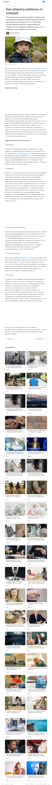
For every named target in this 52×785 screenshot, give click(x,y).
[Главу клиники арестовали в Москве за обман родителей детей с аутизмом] (15, 555)
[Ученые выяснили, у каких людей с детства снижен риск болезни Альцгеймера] (15, 771)
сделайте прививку (24, 153)
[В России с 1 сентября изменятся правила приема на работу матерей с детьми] (37, 706)
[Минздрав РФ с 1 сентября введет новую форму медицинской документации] (15, 728)
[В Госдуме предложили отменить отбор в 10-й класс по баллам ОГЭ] (15, 620)
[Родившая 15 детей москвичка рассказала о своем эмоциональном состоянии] (37, 512)
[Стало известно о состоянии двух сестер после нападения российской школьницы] (37, 383)
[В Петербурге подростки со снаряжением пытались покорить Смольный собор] (37, 469)
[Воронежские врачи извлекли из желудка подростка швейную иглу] (15, 447)
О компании (6, 784)
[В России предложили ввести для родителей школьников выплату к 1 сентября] (37, 685)
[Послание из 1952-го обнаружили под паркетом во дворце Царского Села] (37, 426)
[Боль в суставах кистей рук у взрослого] (37, 599)
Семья (15, 5)
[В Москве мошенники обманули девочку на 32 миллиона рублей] (37, 555)
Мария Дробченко (14, 32)
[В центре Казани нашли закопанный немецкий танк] (15, 534)
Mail (2, 784)
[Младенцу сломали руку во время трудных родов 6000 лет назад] (15, 383)
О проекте (27, 784)
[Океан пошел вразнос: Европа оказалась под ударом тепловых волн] (37, 728)
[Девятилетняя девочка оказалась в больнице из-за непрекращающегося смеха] (37, 361)
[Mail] (4, 1)
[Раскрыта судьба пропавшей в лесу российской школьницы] (15, 361)
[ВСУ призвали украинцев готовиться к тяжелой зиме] (37, 404)
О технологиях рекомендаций (41, 784)
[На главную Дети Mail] (7, 1)
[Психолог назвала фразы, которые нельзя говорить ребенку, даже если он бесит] (37, 577)
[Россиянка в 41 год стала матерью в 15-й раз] (37, 663)
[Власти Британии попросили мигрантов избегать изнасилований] (15, 663)
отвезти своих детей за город (36, 68)
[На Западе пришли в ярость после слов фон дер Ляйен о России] (37, 447)
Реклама (11, 784)
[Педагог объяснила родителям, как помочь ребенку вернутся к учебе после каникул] (15, 469)
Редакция (32, 784)
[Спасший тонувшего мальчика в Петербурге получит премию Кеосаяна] (15, 577)
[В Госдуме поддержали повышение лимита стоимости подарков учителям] (37, 642)
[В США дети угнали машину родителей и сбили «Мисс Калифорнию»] (15, 642)
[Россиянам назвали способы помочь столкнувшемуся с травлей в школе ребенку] (15, 706)
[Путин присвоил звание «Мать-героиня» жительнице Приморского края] (37, 620)
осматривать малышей (27, 257)
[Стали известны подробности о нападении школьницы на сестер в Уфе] (15, 404)
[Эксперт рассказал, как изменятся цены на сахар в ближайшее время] (15, 512)
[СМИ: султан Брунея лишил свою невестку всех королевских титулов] (15, 750)
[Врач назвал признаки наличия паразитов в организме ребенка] (37, 534)
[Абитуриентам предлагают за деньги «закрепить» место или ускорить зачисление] (37, 771)
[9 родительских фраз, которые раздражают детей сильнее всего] (15, 426)
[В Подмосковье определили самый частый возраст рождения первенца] (37, 750)
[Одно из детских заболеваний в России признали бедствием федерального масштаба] (15, 599)
